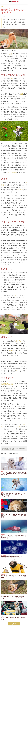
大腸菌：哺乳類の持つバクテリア (12, 557)
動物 (2, 6)
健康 (21, 94)
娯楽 (2, 492)
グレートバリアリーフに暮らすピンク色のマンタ (14, 537)
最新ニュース (4, 574)
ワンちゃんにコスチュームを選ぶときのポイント (14, 577)
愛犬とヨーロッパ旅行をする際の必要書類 (14, 516)
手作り (19, 426)
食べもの (20, 190)
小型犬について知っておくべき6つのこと (13, 598)
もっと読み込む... (14, 624)
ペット (2, 616)
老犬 (10, 53)
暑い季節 (18, 341)
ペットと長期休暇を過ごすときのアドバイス (14, 618)
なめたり (10, 350)
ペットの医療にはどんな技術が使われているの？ (14, 474)
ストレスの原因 (12, 172)
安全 (12, 78)
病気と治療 (3, 555)
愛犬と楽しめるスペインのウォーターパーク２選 (14, 495)
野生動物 (3, 534)
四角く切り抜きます (7, 383)
